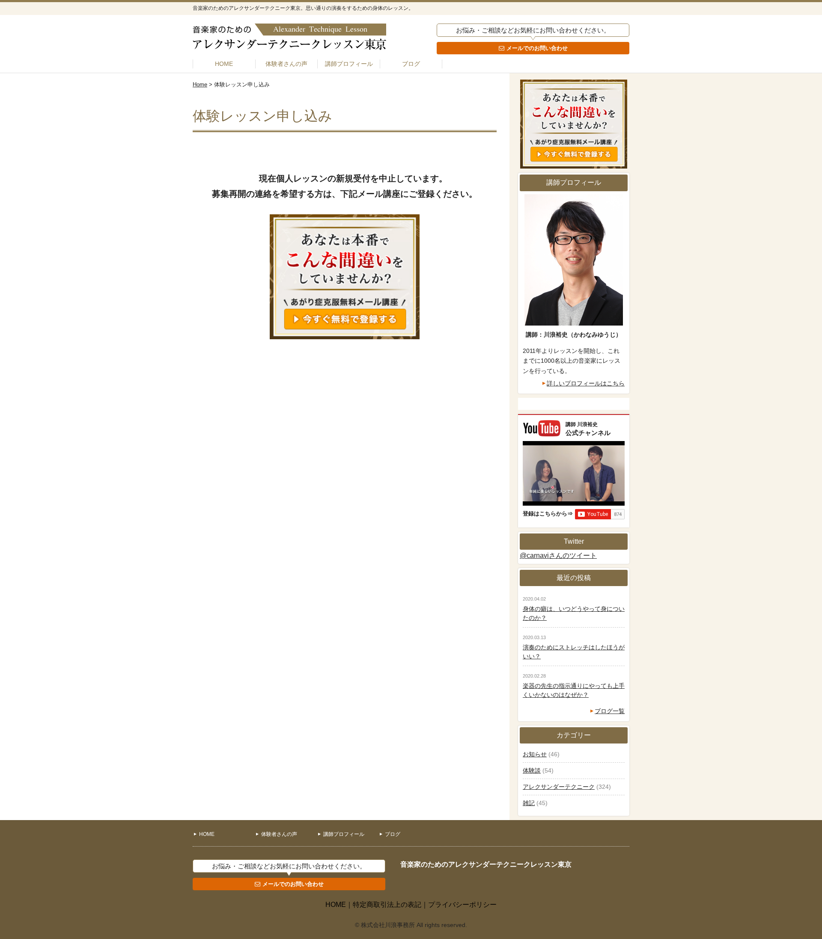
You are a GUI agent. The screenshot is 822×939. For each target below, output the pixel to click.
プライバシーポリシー (462, 904)
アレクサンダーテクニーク (559, 786)
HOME (224, 63)
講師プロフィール (349, 63)
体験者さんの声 (286, 63)
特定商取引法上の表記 (387, 904)
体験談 (532, 770)
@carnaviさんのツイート (558, 555)
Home (200, 84)
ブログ (411, 63)
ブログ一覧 (610, 711)
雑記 (529, 803)
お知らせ (535, 754)
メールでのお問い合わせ (537, 48)
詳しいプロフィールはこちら (586, 383)
